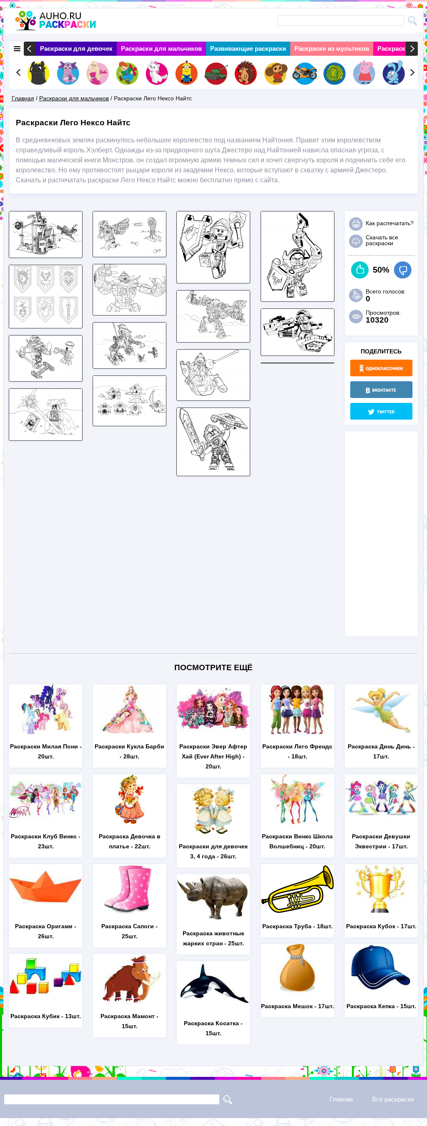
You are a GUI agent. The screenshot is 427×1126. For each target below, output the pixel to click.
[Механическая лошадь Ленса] (129, 363)
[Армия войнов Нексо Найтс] (129, 420)
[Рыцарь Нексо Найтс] (213, 277)
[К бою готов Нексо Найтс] (213, 470)
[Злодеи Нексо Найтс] (45, 435)
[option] (76, 49)
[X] (381, 411)
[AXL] (297, 296)
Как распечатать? (390, 223)
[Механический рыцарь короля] (129, 309)
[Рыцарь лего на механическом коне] (213, 395)
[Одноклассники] (381, 368)
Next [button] (412, 49)
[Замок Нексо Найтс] (45, 252)
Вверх (360, 269)
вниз (403, 269)
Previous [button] (30, 49)
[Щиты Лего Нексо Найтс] (45, 322)
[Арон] (297, 350)
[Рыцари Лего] (45, 376)
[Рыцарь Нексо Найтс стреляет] (129, 251)
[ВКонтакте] (381, 389)
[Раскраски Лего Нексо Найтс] (213, 337)
